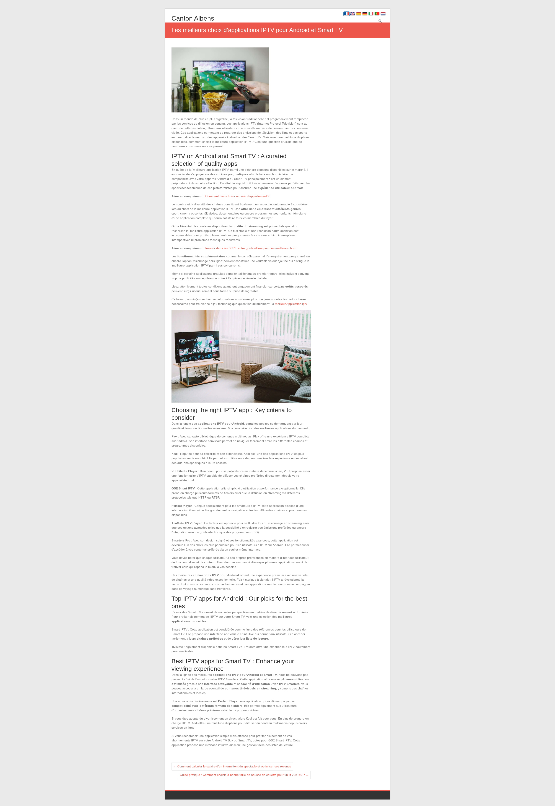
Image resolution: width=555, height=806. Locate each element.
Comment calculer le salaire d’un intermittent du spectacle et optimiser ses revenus (232, 766)
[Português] (377, 14)
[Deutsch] (364, 14)
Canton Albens (192, 18)
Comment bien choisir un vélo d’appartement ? (237, 196)
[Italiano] (371, 14)
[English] (352, 14)
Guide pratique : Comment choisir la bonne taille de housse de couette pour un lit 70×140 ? (244, 775)
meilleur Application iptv (291, 304)
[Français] (346, 14)
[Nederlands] (383, 14)
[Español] (358, 14)
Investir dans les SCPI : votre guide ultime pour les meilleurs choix (250, 248)
